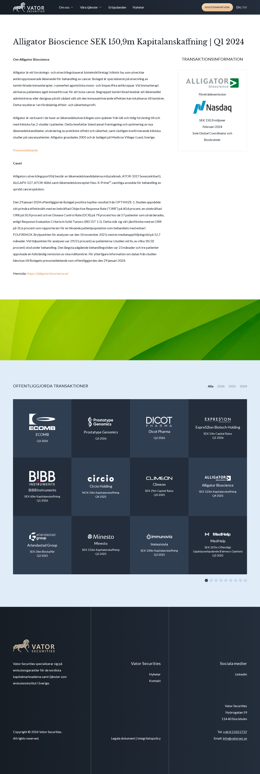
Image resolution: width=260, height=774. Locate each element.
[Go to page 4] (221, 580)
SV (245, 7)
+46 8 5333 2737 (235, 732)
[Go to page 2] (211, 580)
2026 (221, 386)
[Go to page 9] (245, 580)
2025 (232, 386)
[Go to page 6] (230, 580)
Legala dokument (123, 738)
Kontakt (155, 681)
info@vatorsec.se (235, 738)
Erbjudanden (117, 7)
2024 (243, 386)
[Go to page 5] (226, 580)
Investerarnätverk (217, 7)
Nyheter (138, 7)
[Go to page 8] (240, 580)
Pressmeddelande (25, 150)
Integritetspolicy (149, 738)
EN (238, 7)
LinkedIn (241, 674)
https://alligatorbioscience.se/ (48, 273)
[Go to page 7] (235, 580)
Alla (211, 386)
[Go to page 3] (216, 580)
